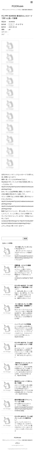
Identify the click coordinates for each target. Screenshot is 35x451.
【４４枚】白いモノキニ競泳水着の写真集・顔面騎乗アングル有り (23, 305)
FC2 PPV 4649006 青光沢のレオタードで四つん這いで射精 (16, 17)
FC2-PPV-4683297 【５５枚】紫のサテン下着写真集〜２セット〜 (24, 287)
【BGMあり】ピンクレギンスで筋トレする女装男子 (23, 363)
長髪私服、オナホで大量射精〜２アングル (23, 266)
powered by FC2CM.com (20, 449)
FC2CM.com (17, 6)
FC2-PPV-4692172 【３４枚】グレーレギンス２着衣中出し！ (24, 418)
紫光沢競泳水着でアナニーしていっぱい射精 (23, 400)
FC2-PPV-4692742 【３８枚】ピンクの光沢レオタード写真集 (24, 344)
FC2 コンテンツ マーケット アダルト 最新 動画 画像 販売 (17, 440)
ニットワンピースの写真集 (23, 324)
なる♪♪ (11, 24)
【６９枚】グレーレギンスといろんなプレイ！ (23, 248)
